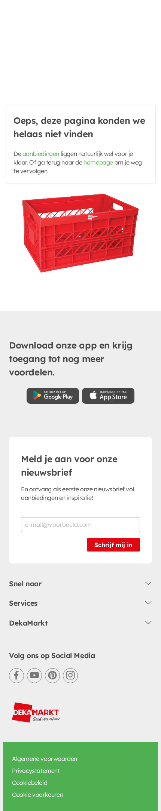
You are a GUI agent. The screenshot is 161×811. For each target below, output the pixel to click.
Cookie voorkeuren (37, 794)
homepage (98, 162)
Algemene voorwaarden (44, 758)
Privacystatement (36, 770)
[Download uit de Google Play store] (53, 396)
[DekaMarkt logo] (36, 712)
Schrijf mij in (113, 545)
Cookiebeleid (29, 782)
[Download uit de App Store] (108, 396)
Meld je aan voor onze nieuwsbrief (69, 465)
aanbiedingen (40, 153)
